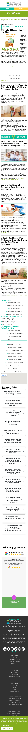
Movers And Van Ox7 (14, 75)
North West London (15, 666)
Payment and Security (14, 694)
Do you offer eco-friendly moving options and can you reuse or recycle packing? (13, 471)
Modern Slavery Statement (15, 704)
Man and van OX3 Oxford (14, 344)
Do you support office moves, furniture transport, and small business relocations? (13, 500)
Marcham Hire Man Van (8, 319)
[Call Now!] (14, 13)
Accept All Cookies (7, 728)
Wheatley (20, 295)
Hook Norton (10, 295)
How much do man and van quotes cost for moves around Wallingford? (13, 432)
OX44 (2, 232)
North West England (14, 676)
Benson (16, 295)
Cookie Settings (5, 725)
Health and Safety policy (14, 711)
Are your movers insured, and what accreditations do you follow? (13, 423)
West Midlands (14, 683)
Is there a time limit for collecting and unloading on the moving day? (13, 481)
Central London (15, 663)
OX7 (8, 232)
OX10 (6, 80)
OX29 (11, 232)
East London (14, 657)
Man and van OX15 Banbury (15, 347)
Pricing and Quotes (15, 706)
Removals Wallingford (14, 330)
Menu (7, 8)
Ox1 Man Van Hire (14, 72)
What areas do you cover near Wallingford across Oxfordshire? (13, 451)
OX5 (5, 232)
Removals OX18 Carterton (14, 353)
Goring (25, 295)
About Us (14, 715)
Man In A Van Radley (7, 324)
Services (21, 8)
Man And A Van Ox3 (15, 78)
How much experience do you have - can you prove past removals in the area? (13, 518)
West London (14, 653)
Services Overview (14, 702)
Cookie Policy (14, 709)
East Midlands (14, 670)
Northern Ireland (14, 691)
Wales (14, 687)
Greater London (15, 668)
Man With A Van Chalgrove (8, 321)
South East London (15, 659)
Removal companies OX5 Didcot (15, 362)
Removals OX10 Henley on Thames (15, 350)
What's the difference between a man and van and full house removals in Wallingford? (13, 403)
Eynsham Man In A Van (8, 318)
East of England (15, 672)
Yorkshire (14, 685)
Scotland (14, 689)
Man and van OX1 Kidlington (15, 356)
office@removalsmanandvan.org (16, 635)
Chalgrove (12, 66)
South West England (14, 681)
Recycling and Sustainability (14, 713)
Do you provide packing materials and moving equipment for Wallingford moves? (13, 413)
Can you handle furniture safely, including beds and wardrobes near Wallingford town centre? (13, 441)
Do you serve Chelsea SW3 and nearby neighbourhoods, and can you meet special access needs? (13, 529)
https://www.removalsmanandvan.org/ (15, 637)
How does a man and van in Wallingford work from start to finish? (13, 393)
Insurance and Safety (14, 700)
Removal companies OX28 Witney (14, 365)
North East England (14, 674)
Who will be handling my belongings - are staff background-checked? (13, 490)
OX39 (2, 80)
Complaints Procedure (15, 696)
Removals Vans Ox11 (14, 69)
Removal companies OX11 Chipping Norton (14, 371)
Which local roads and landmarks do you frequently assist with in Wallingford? (13, 461)
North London (14, 655)
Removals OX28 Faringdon (14, 368)
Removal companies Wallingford (14, 333)
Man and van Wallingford (15, 336)
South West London (15, 661)
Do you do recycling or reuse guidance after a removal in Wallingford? (13, 509)
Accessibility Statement (15, 698)
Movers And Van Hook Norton (9, 323)
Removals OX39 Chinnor (15, 359)
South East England (15, 678)
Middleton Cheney (5, 66)
